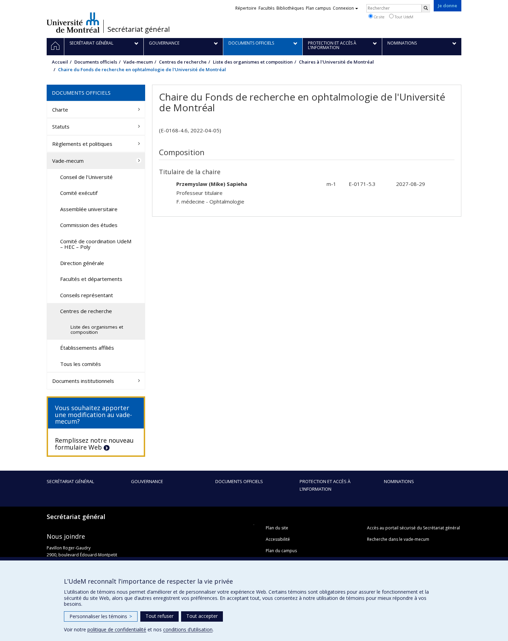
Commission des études (88, 224)
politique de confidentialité (116, 629)
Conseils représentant (86, 295)
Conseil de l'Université (86, 176)
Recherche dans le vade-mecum (398, 539)
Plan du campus (281, 551)
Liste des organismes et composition (253, 62)
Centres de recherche (183, 62)
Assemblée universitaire (88, 209)
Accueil (60, 62)
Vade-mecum (138, 62)
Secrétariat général (138, 29)
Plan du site (277, 528)
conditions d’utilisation (188, 629)
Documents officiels (95, 62)
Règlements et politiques (82, 143)
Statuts (60, 126)
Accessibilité (278, 539)
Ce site (378, 16)
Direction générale (82, 263)
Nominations (399, 481)
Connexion (343, 8)
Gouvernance (147, 481)
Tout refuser (159, 616)
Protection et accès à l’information (325, 485)
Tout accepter (202, 616)
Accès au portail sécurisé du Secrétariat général (413, 528)
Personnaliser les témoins (100, 616)
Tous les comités (80, 363)
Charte (60, 109)
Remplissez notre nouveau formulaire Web (94, 443)
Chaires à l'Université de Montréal (336, 62)
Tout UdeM (403, 16)
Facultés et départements (91, 278)
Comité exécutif (78, 192)
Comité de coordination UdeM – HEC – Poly (95, 244)
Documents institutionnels (83, 380)
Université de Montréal (73, 22)
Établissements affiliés (87, 347)
